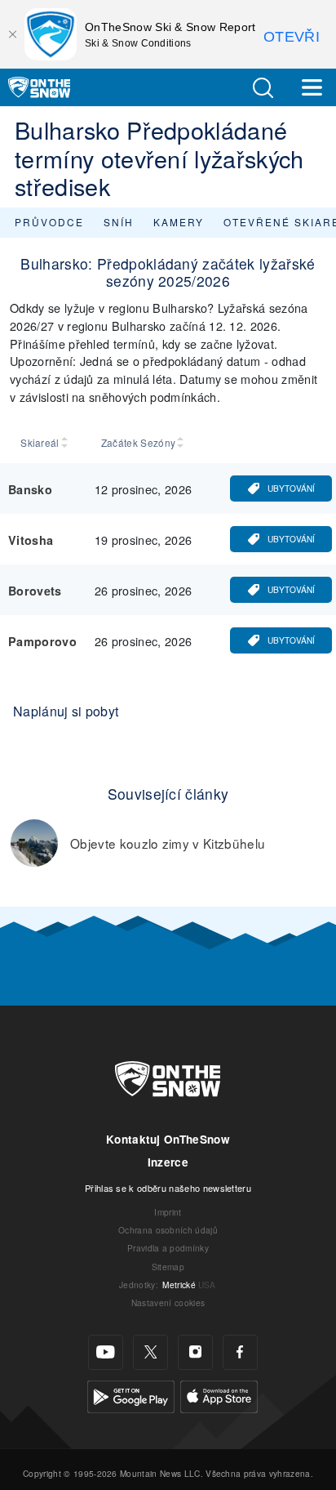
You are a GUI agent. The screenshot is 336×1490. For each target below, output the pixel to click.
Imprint (167, 1212)
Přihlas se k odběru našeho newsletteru (168, 1187)
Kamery (178, 222)
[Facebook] (240, 1352)
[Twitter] (150, 1352)
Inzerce (168, 1162)
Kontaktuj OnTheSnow (168, 1139)
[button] (262, 88)
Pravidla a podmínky (168, 1248)
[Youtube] (105, 1352)
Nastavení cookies (168, 1302)
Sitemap (168, 1266)
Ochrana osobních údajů (168, 1230)
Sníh (119, 222)
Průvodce (49, 222)
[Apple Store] (219, 1394)
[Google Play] (131, 1394)
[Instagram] (195, 1352)
